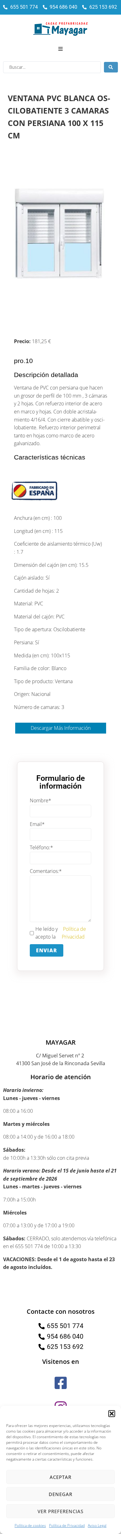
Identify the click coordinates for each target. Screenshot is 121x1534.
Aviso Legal (97, 1525)
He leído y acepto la (60, 933)
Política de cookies (30, 1525)
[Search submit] (111, 67)
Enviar (46, 950)
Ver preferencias (60, 1511)
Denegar (60, 1494)
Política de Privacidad (67, 1525)
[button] (112, 1413)
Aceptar (60, 1477)
